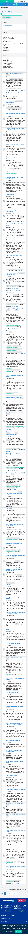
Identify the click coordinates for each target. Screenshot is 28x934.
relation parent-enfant (12, 88)
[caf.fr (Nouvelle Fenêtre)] (22, 901)
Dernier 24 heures (7, 61)
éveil (7, 88)
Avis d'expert (15, 883)
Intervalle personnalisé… (8, 67)
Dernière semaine (7, 63)
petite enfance (6, 50)
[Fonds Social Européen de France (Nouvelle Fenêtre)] (7, 911)
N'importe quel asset (7, 25)
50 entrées (4, 887)
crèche (5, 48)
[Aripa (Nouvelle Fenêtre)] (6, 906)
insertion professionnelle (19, 426)
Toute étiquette (6, 35)
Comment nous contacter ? (8, 915)
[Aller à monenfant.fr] (13, 4)
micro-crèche (9, 350)
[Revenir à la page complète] (2, 11)
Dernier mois (6, 64)
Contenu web (7, 27)
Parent (7, 1)
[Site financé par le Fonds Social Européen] (21, 911)
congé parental (14, 350)
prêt (18, 286)
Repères (20, 270)
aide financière (7, 41)
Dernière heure (6, 60)
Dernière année (7, 66)
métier (5, 40)
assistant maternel (8, 37)
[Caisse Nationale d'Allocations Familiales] (25, 4)
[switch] (1, 4)
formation (6, 44)
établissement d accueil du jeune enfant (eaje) (13, 43)
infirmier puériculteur (10, 862)
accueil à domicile (16, 303)
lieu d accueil (14, 286)
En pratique (21, 90)
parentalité (8, 173)
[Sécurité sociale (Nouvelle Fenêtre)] (25, 906)
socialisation (19, 88)
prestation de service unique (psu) (12, 326)
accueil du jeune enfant (8, 38)
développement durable (10, 881)
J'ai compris (18, 931)
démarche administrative (17, 285)
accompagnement (13, 173)
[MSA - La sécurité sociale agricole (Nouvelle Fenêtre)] (17, 906)
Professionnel (21, 1)
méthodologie (6, 47)
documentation (9, 368)
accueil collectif (18, 880)
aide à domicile (9, 674)
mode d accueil (7, 45)
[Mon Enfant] (9, 901)
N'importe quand (6, 59)
